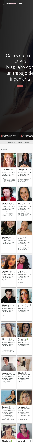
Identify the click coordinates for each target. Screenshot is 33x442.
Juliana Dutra (23, 441)
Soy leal (4, 279)
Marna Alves (7, 305)
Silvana (5, 339)
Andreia (5, 373)
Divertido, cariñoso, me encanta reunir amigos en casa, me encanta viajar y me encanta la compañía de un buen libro (24, 213)
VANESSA (6, 203)
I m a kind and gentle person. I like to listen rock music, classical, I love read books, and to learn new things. (8, 213)
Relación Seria (28, 142)
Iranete (5, 407)
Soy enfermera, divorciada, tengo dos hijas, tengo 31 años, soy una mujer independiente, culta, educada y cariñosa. (24, 247)
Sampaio (5, 271)
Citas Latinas (11, 142)
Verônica (21, 407)
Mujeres (20, 142)
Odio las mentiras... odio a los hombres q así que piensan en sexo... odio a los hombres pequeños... (24, 417)
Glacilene (6, 169)
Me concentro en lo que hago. (7, 314)
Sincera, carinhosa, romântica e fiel (6, 382)
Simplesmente (23, 169)
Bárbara (21, 339)
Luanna (21, 237)
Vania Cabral (23, 203)
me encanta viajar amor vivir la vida (24, 314)
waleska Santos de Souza (23, 305)
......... (19, 347)
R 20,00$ (20, 381)
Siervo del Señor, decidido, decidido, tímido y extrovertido (24, 281)
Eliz (19, 271)
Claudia (5, 441)
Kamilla (5, 237)
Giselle (21, 373)
